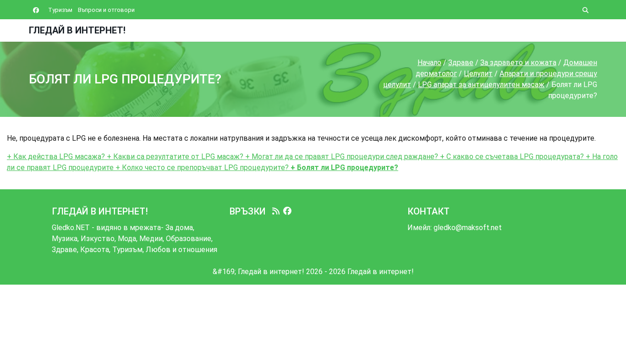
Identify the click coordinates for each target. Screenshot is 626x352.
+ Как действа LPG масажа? (56, 156)
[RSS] (276, 211)
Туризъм (60, 9)
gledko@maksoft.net (468, 227)
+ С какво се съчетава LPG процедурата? (511, 156)
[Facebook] (287, 211)
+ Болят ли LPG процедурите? (343, 167)
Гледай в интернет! (77, 30)
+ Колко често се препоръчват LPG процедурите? (201, 167)
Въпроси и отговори (106, 9)
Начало (429, 62)
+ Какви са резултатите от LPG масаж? (174, 156)
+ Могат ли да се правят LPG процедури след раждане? (340, 156)
